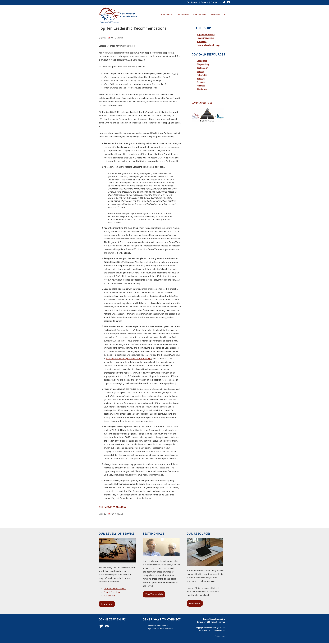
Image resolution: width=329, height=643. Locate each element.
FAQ (226, 14)
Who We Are (166, 14)
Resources (215, 14)
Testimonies (192, 2)
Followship (202, 41)
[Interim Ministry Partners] (118, 15)
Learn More (106, 603)
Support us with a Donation (158, 625)
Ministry (200, 78)
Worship (200, 71)
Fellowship (202, 75)
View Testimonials (154, 594)
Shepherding (203, 64)
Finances (201, 85)
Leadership (202, 60)
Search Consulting (112, 592)
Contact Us (216, 2)
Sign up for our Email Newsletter (160, 628)
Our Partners (183, 14)
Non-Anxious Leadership (208, 45)
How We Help (199, 14)
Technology (202, 67)
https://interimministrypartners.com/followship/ (128, 358)
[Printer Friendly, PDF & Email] (111, 39)
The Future (202, 89)
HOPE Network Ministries (215, 622)
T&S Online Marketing (216, 630)
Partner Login (220, 636)
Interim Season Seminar (115, 588)
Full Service (109, 595)
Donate (204, 2)
